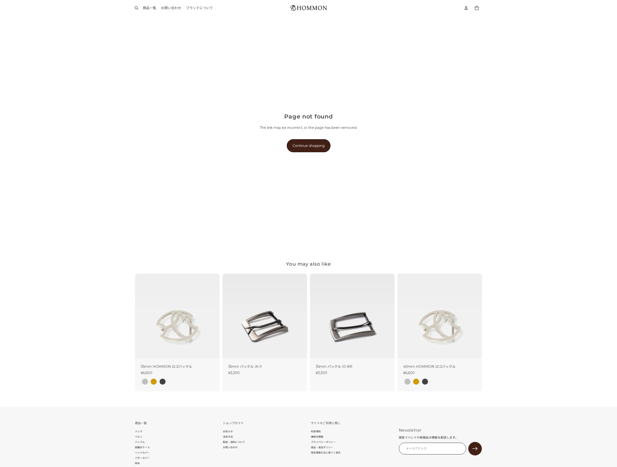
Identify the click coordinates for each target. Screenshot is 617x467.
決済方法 (228, 436)
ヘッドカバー (142, 452)
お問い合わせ (230, 447)
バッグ (138, 431)
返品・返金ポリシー (322, 447)
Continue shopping (309, 146)
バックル (140, 442)
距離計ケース (142, 447)
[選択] (212, 350)
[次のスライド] (212, 315)
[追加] (299, 350)
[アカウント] (466, 8)
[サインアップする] (475, 449)
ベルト (138, 436)
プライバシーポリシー (323, 442)
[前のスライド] (142, 315)
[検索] (136, 8)
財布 (137, 463)
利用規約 (316, 431)
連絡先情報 (317, 436)
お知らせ (228, 431)
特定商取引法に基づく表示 (326, 452)
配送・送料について (234, 442)
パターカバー (142, 458)
